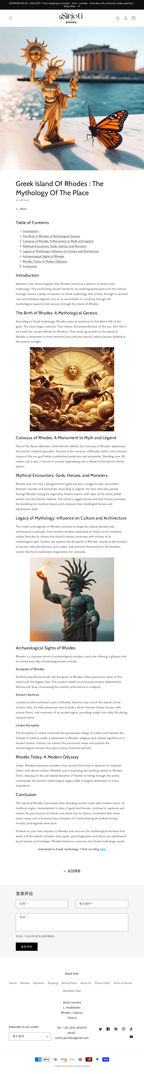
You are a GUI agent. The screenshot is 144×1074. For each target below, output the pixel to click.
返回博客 (74, 871)
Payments (38, 983)
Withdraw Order (72, 990)
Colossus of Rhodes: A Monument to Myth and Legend (58, 241)
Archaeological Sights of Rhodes (43, 256)
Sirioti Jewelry (67, 1066)
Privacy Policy (102, 983)
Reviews (25, 983)
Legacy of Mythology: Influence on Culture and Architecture (61, 251)
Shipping (53, 983)
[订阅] (47, 1036)
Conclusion (30, 266)
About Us (85, 983)
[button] (10, 18)
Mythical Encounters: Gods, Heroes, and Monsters (55, 246)
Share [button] (23, 208)
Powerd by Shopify (82, 1066)
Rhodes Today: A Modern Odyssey (45, 261)
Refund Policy (69, 983)
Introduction (30, 231)
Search (13, 983)
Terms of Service (123, 983)
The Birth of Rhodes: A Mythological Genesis (51, 236)
